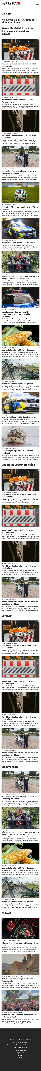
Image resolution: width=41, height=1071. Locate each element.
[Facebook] (15, 1034)
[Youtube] (26, 1034)
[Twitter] (20, 1034)
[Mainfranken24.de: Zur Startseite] (11, 3)
